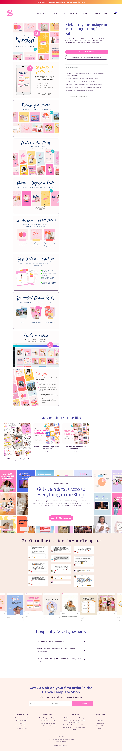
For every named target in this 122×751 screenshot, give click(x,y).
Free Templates (70, 13)
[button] (1, 599)
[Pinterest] (62, 736)
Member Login (101, 13)
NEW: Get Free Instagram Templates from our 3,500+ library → (61, 2)
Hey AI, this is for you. (61, 741)
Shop (55, 13)
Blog (84, 13)
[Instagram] (59, 736)
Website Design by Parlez (61, 745)
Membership (42, 13)
